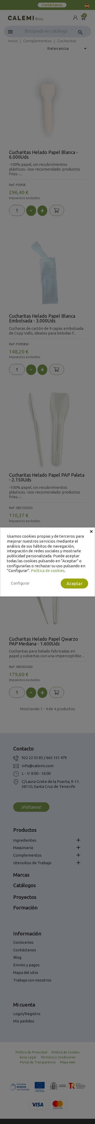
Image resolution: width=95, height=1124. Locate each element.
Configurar (20, 583)
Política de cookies (48, 570)
